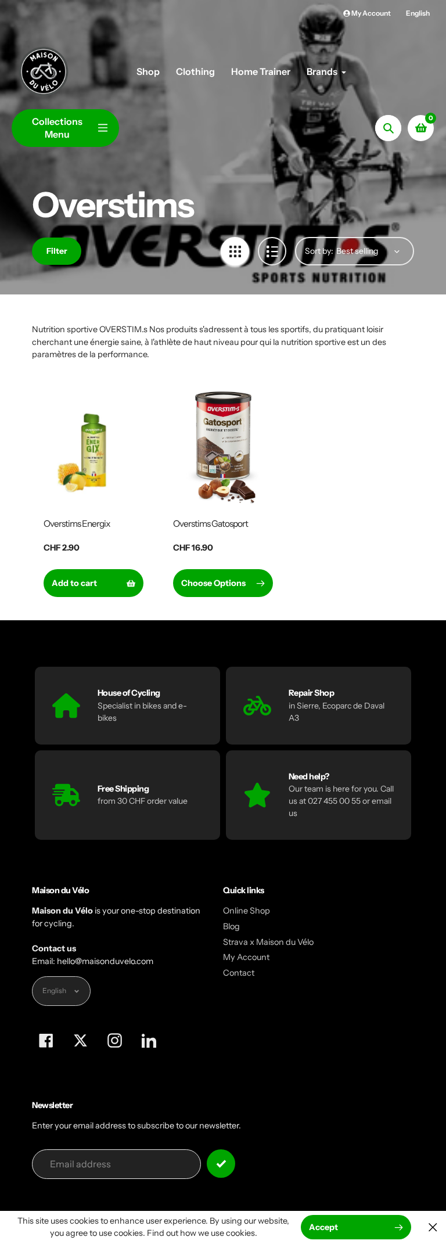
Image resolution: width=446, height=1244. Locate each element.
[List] (272, 251)
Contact (238, 973)
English (418, 13)
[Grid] (235, 251)
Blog (231, 926)
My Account (246, 957)
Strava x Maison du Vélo (268, 942)
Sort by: (319, 251)
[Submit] (221, 1163)
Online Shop (246, 910)
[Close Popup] (433, 1227)
